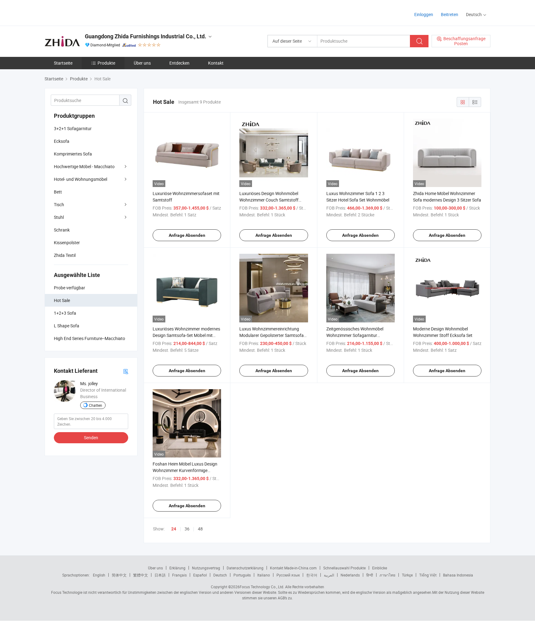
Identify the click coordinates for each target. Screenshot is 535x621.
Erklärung (177, 567)
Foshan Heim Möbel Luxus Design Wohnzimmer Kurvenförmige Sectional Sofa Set (185, 470)
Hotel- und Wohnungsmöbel (80, 179)
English (99, 574)
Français (179, 574)
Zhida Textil (65, 255)
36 (187, 529)
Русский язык (288, 574)
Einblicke (379, 567)
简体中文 (119, 574)
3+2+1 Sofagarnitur (73, 128)
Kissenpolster (67, 242)
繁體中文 (140, 574)
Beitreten (449, 14)
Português (242, 574)
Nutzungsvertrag (206, 567)
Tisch (59, 204)
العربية (329, 574)
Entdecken (179, 63)
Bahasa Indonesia (458, 574)
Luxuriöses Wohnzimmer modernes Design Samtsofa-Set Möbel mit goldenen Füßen (186, 335)
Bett (58, 192)
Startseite (63, 63)
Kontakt (216, 63)
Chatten (95, 405)
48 (200, 529)
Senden (91, 437)
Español (200, 574)
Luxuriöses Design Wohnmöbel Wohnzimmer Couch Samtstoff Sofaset (268, 199)
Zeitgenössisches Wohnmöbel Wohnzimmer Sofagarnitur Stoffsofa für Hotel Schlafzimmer (357, 335)
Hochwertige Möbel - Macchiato (84, 166)
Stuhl (59, 217)
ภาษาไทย (387, 574)
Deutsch (220, 574)
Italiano (263, 574)
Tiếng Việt (428, 574)
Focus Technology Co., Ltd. (262, 586)
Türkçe (407, 574)
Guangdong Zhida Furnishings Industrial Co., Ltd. (145, 36)
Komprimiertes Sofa (73, 154)
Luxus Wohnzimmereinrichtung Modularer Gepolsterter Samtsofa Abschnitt (271, 335)
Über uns (142, 63)
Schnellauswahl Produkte (344, 567)
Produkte (106, 63)
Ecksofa (61, 141)
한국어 (311, 574)
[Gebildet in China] (84, 12)
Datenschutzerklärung (245, 567)
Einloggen (423, 14)
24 (173, 528)
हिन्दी (369, 574)
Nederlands (350, 574)
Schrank (62, 230)
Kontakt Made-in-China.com (293, 567)
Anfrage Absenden (187, 235)
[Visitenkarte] (125, 371)
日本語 (160, 574)
